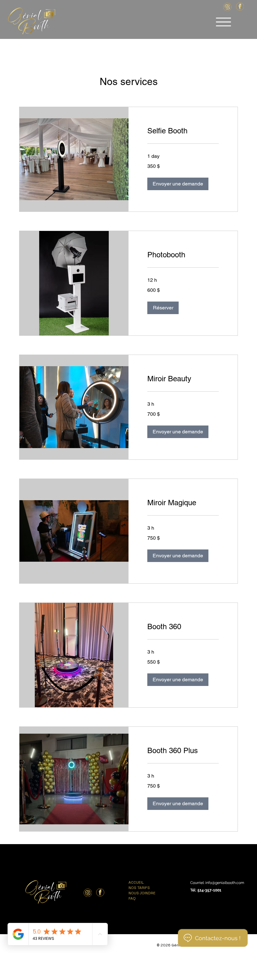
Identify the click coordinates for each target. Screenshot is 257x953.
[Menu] (223, 22)
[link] (183, 131)
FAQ (132, 898)
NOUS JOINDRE (141, 893)
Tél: (193, 890)
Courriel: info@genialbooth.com (217, 883)
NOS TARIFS (139, 887)
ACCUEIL (136, 882)
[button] (177, 184)
